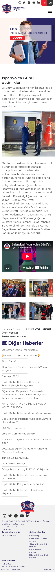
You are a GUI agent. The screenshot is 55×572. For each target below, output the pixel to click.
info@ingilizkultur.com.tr (13, 524)
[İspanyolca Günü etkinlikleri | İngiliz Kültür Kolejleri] (13, 8)
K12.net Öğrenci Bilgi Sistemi (38, 556)
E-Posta (32, 552)
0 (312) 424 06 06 (9, 526)
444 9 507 (6, 529)
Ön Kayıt (33, 541)
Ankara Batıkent (9, 535)
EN (50, 2)
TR (44, 2)
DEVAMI (17, 37)
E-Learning (34, 535)
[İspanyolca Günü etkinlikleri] (14, 287)
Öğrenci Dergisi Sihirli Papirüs (38, 545)
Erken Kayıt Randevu (38, 538)
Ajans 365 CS (49, 569)
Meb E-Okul (6, 564)
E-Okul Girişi (35, 549)
